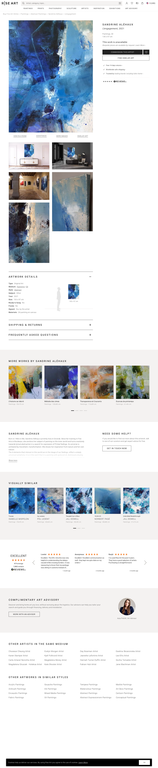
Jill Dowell (72, 519)
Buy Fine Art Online (11, 14)
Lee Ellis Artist (122, 655)
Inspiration (98, 8)
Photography (55, 8)
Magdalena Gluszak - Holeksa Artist (25, 664)
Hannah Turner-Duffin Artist (93, 660)
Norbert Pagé (102, 519)
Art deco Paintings (124, 689)
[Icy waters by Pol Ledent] (50, 501)
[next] (146, 383)
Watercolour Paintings (90, 689)
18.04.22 (98, 516)
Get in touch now (117, 448)
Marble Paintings (124, 684)
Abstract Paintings (38, 14)
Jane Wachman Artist (126, 664)
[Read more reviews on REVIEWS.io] (18, 570)
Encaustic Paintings (18, 693)
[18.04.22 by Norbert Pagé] (108, 501)
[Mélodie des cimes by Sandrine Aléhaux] (61, 382)
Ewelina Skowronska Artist (128, 651)
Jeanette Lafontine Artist (91, 655)
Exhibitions (114, 8)
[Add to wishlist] (146, 52)
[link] (120, 3)
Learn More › (140, 45)
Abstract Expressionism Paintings (95, 697)
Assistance (41, 136)
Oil (27, 287)
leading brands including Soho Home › (129, 74)
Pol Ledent (43, 519)
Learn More (83, 762)
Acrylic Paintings (16, 684)
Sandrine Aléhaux (55, 14)
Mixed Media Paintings (55, 693)
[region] (89, 563)
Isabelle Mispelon (19, 519)
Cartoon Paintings (124, 693)
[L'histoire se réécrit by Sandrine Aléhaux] (25, 382)
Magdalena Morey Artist (55, 660)
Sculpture (71, 8)
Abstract (17, 290)
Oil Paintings (50, 697)
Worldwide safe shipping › (116, 69)
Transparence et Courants (91, 401)
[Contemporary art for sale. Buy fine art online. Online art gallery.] (10, 3)
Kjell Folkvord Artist (53, 655)
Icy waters (41, 516)
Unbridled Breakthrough (131, 516)
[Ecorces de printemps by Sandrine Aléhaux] (132, 382)
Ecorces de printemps (125, 401)
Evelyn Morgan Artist (54, 651)
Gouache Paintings (53, 684)
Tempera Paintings (89, 684)
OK (144, 762)
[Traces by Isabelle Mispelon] (22, 501)
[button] (33, 562)
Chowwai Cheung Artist (19, 651)
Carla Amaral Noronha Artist (22, 660)
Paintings (28, 8)
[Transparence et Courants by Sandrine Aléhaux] (97, 382)
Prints (41, 8)
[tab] (51, 277)
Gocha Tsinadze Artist (126, 660)
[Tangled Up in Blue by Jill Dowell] (79, 501)
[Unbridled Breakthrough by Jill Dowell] (136, 501)
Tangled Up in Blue (72, 516)
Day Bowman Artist (89, 651)
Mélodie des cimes (51, 401)
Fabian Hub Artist (88, 664)
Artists (85, 8)
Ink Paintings (50, 689)
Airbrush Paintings (17, 689)
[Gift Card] (137, 3)
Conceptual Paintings (126, 697)
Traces (11, 516)
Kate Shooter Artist (53, 664)
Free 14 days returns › (114, 65)
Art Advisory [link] (131, 8)
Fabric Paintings (16, 697)
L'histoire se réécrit (16, 401)
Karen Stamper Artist (18, 655)
